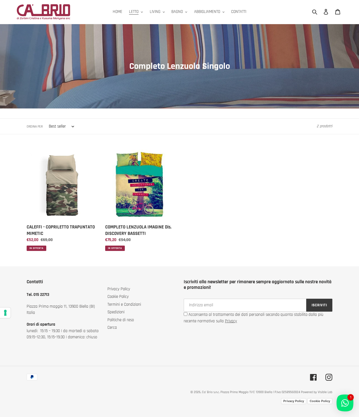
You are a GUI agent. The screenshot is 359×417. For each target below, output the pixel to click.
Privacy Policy (118, 289)
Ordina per (35, 126)
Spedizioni (116, 312)
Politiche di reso (120, 320)
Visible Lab (325, 392)
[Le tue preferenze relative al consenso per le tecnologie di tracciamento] (5, 312)
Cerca (112, 327)
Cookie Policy (118, 296)
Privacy (231, 321)
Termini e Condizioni (124, 304)
